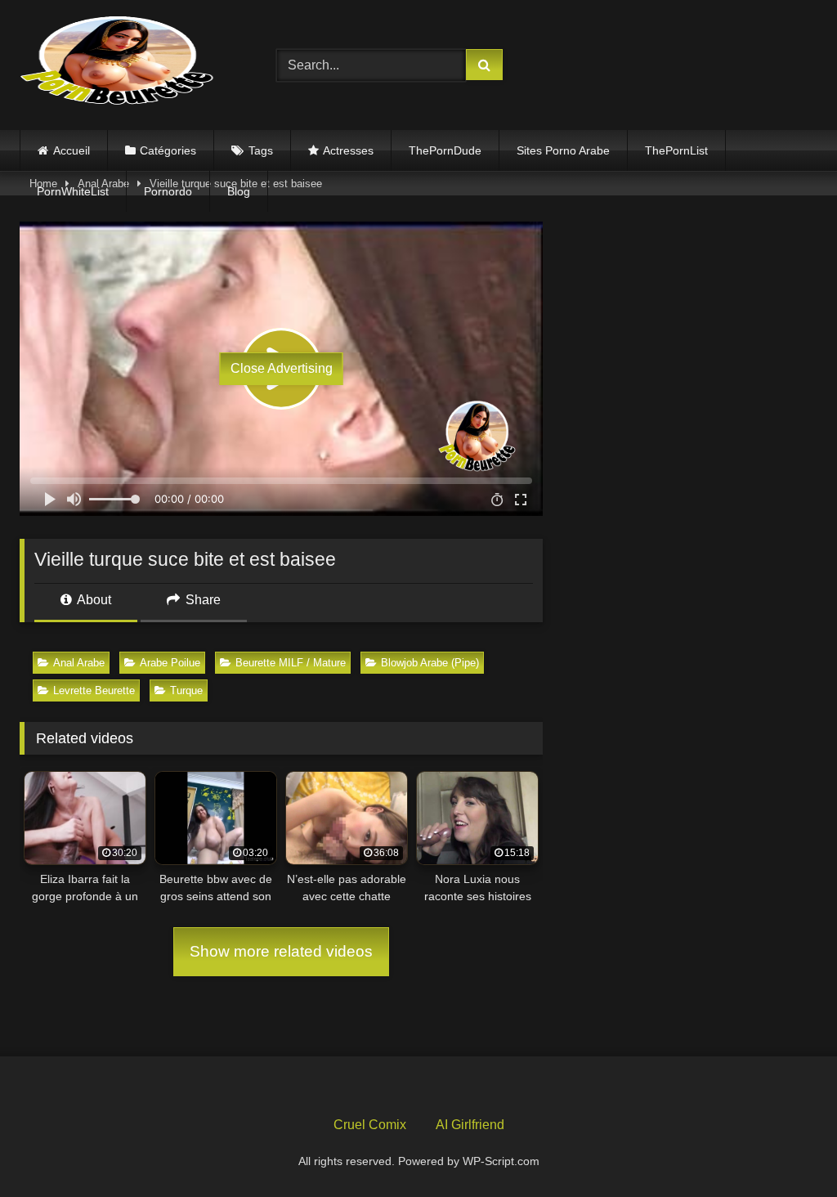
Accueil (71, 150)
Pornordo (168, 191)
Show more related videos (281, 951)
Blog (238, 191)
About (92, 600)
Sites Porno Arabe (563, 150)
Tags (260, 150)
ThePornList (676, 150)
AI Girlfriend (470, 1125)
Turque (186, 690)
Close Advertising (282, 368)
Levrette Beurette (94, 690)
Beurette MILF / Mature (290, 663)
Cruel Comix (369, 1125)
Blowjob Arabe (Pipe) (430, 663)
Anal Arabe (79, 663)
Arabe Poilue (170, 663)
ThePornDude (445, 150)
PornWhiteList (73, 191)
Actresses (348, 150)
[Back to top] (786, 1148)
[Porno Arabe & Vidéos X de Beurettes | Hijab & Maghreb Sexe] (129, 62)
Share (201, 600)
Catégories (168, 150)
